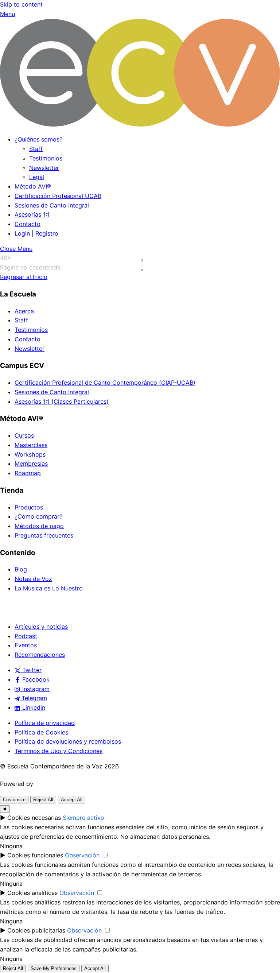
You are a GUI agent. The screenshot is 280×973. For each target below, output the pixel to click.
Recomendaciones (40, 654)
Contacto (27, 224)
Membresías (31, 463)
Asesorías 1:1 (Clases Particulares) (62, 401)
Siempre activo (83, 817)
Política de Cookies (41, 732)
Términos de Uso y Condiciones (58, 751)
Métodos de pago (39, 526)
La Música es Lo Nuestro (49, 588)
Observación (82, 855)
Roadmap (28, 473)
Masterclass (31, 445)
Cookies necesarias (34, 817)
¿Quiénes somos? (38, 139)
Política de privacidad (45, 722)
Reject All (43, 799)
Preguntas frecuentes (44, 535)
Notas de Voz (33, 578)
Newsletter (44, 167)
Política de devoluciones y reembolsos (68, 741)
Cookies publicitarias (36, 930)
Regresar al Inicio (23, 276)
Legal (36, 177)
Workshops (30, 454)
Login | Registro (36, 233)
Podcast (26, 636)
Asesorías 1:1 (32, 214)
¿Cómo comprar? (38, 516)
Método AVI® (33, 186)
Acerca (24, 311)
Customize (14, 799)
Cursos (24, 435)
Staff (36, 148)
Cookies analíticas (32, 892)
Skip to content (21, 4)
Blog (21, 569)
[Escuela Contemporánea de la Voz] (140, 124)
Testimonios (45, 158)
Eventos (26, 645)
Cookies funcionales (35, 855)
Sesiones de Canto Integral (52, 205)
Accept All (71, 799)
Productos (29, 507)
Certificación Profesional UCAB (58, 195)
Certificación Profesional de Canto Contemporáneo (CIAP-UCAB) (105, 382)
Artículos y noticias (41, 626)
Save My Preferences (54, 968)
